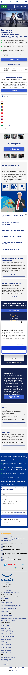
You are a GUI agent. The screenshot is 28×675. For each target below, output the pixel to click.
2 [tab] (10, 362)
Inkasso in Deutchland (6, 602)
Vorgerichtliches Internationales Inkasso (11, 605)
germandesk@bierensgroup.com (11, 592)
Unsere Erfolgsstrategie (14, 64)
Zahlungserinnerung (6, 656)
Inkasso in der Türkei (6, 652)
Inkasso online (4, 603)
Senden (14, 516)
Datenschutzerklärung (19, 512)
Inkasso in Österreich (6, 639)
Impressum (23, 667)
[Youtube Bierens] (8, 598)
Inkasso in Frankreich (6, 630)
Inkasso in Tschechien (6, 650)
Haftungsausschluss (10, 667)
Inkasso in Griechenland (7, 632)
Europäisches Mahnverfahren (8, 620)
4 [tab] (15, 362)
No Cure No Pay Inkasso (7, 610)
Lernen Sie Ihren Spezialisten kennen (14, 149)
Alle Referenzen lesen (14, 310)
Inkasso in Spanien (5, 649)
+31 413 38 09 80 (7, 591)
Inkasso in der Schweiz (6, 647)
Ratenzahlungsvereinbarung (8, 657)
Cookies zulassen (14, 348)
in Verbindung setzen (17, 85)
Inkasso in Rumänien (6, 644)
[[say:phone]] (2, 2)
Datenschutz (7, 669)
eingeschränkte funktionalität (14, 351)
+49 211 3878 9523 (5, 484)
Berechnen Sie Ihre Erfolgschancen (14, 397)
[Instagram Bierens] (3, 598)
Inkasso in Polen (5, 641)
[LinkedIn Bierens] (1, 598)
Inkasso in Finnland (5, 628)
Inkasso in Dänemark (6, 625)
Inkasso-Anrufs (4, 660)
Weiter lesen (14, 90)
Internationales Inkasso (6, 615)
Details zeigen (20, 344)
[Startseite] (14, 2)
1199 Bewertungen (12, 9)
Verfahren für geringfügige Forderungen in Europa (13, 618)
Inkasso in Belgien (5, 624)
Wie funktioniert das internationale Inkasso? (12, 617)
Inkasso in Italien (5, 635)
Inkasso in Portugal (5, 643)
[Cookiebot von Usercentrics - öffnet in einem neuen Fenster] (21, 322)
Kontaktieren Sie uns (14, 59)
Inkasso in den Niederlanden (8, 636)
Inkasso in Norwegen (6, 638)
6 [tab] (20, 362)
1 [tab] (7, 362)
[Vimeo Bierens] (6, 598)
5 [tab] (18, 362)
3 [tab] (13, 362)
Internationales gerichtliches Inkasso (10, 607)
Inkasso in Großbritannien (7, 633)
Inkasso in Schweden (6, 646)
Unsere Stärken (4, 611)
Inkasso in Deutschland (6, 627)
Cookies (18, 667)
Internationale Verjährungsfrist (8, 608)
